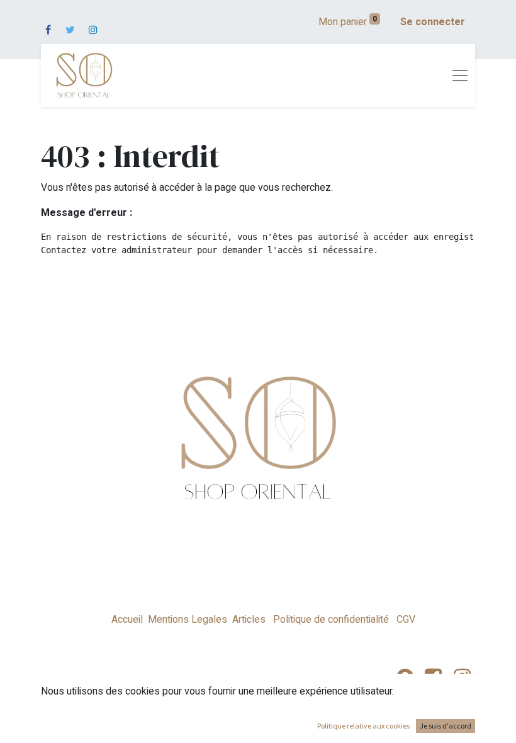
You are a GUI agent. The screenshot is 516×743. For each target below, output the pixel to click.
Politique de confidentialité (331, 619)
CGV (404, 619)
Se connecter (432, 22)
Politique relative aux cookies (363, 725)
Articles (249, 619)
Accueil (127, 619)
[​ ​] (48, 22)
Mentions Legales (187, 619)
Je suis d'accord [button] (445, 725)
